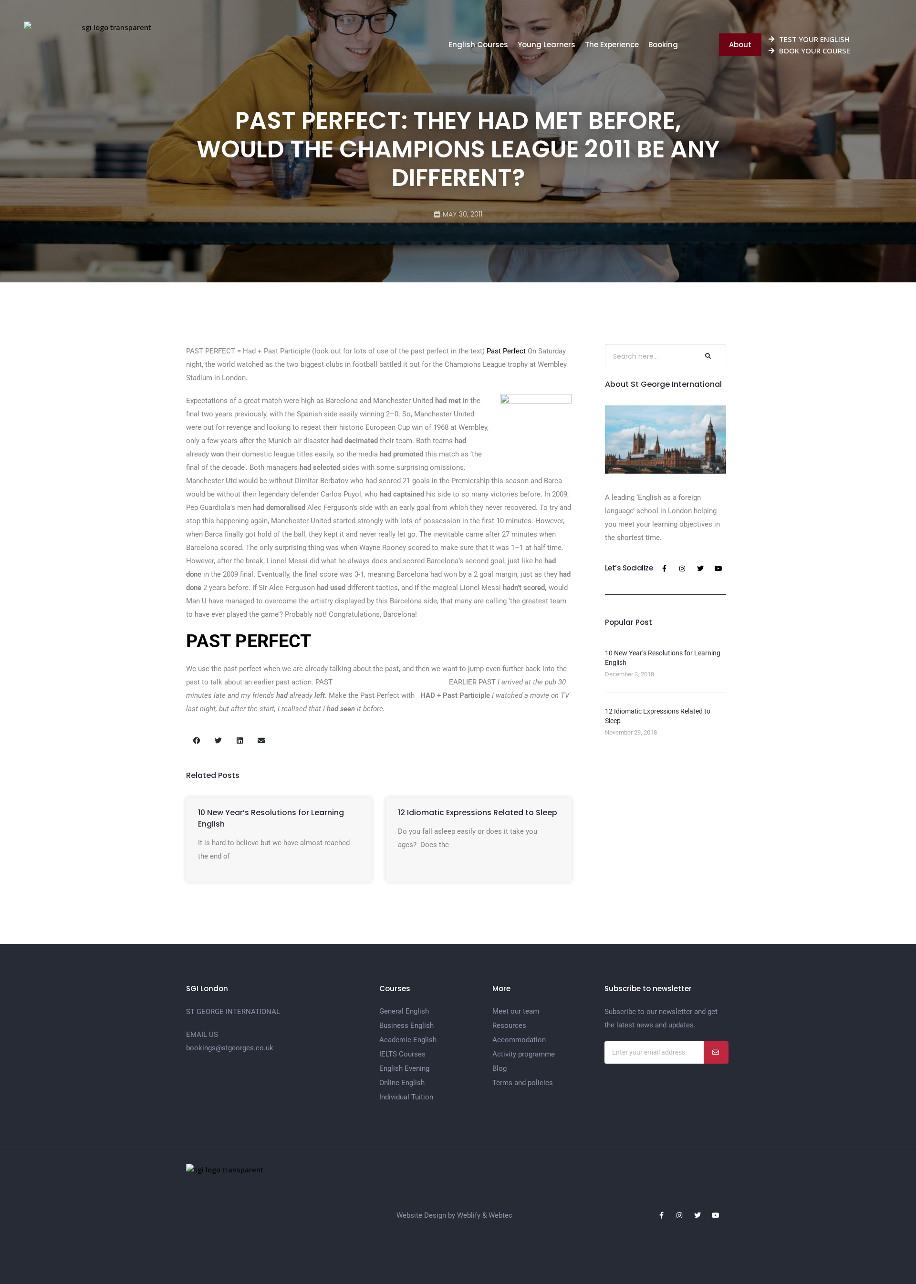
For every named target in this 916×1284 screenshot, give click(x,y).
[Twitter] (700, 568)
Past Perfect (506, 351)
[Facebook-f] (664, 568)
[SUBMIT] (716, 1052)
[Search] (707, 356)
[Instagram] (682, 568)
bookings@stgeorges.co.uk (229, 1048)
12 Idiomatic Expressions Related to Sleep (477, 812)
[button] (197, 740)
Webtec (500, 1215)
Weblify (468, 1215)
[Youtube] (718, 568)
